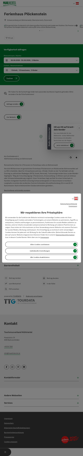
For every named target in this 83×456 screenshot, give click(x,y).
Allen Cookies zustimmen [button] (39, 244)
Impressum (73, 206)
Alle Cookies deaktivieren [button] (40, 257)
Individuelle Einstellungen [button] (40, 251)
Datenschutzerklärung (68, 204)
